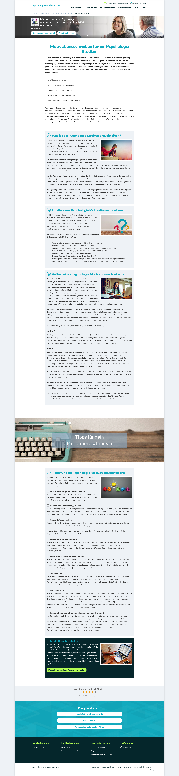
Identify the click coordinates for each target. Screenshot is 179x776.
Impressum (95, 767)
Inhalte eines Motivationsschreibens (62, 90)
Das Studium (76, 7)
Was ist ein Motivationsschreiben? (61, 85)
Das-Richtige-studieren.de (101, 747)
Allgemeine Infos (57, 13)
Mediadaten (65, 747)
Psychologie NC (89, 720)
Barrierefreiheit (139, 767)
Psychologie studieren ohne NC (89, 714)
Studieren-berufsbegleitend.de (102, 754)
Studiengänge (90, 7)
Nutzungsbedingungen (124, 767)
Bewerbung (68, 13)
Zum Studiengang (66, 33)
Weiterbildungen (124, 7)
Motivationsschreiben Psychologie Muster (66, 670)
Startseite (35, 13)
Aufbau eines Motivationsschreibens (62, 95)
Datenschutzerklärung (108, 767)
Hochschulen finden (107, 7)
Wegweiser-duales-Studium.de (102, 751)
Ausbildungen (140, 7)
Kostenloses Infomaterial (44, 33)
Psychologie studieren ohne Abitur (89, 727)
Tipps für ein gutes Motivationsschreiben (64, 100)
